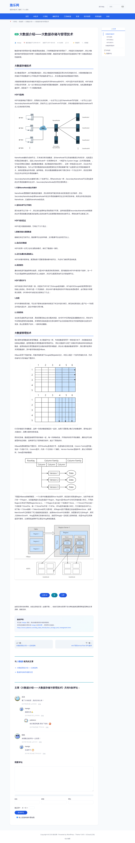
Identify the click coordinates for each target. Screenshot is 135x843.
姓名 (16, 799)
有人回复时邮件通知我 (26, 817)
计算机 (45, 16)
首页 (27, 16)
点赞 (44, 595)
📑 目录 (113, 29)
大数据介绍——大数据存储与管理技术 (46, 34)
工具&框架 (67, 16)
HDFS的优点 (110, 39)
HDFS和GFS (110, 42)
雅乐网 (14, 5)
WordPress (70, 834)
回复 (39, 704)
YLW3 (82, 834)
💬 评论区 (107, 50)
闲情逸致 (98, 16)
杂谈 (108, 16)
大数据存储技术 (109, 34)
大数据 (86, 43)
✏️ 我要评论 (108, 53)
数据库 (21, 21)
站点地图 (67, 838)
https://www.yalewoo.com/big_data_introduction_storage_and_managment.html (44, 627)
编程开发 (56, 16)
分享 (62, 595)
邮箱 (42, 799)
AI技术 (35, 16)
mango (19, 43)
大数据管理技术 (109, 45)
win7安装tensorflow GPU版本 (81, 645)
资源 (77, 16)
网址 (69, 799)
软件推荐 (87, 16)
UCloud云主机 (90, 834)
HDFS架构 (109, 37)
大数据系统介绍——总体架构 (25, 645)
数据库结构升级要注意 (25, 672)
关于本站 (101, 7)
